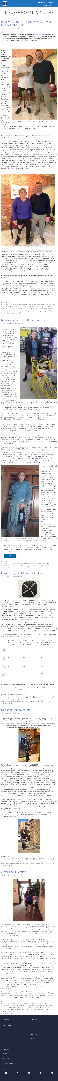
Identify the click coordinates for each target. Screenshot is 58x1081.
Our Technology (7, 1028)
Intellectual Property (8, 1063)
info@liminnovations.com (48, 2)
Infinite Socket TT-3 (7, 1023)
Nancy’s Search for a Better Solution (23, 320)
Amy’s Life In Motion (13, 872)
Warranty (5, 1056)
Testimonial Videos (35, 1023)
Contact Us (5, 1061)
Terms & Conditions (7, 1053)
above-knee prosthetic (39, 304)
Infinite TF (26, 310)
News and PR (24, 694)
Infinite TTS (41, 310)
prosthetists (36, 312)
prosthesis (28, 312)
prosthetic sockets (7, 700)
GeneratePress (20, 1078)
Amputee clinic (36, 696)
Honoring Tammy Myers (15, 710)
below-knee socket (44, 308)
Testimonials (7, 302)
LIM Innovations (6, 312)
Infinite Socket (13, 258)
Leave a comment (8, 1013)
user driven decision (44, 701)
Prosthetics (17, 700)
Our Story (32, 1038)
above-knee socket (38, 563)
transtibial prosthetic (31, 701)
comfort (52, 308)
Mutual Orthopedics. (43, 35)
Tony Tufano (44, 312)
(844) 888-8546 (46, 5)
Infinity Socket (50, 310)
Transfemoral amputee (13, 313)
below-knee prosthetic (30, 308)
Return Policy (6, 1058)
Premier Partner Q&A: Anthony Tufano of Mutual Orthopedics (26, 23)
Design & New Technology (11, 694)
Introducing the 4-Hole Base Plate (22, 573)
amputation (17, 306)
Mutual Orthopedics (18, 312)
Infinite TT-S (33, 310)
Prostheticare (37, 458)
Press (31, 1043)
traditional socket (21, 567)
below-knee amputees (15, 308)
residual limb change (36, 700)
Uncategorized (7, 856)
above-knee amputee (10, 304)
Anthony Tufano (39, 306)
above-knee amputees (24, 304)
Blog (31, 1040)
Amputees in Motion (36, 727)
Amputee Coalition (28, 306)
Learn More (10, 556)
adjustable (9, 306)
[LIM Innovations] (5, 3)
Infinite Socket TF (16, 310)
